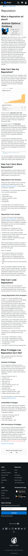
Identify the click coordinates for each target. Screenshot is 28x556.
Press (16, 470)
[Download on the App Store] (21, 491)
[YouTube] (16, 529)
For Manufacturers (19, 482)
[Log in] (25, 2)
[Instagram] (13, 529)
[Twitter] (9, 529)
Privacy (3, 493)
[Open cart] (22, 2)
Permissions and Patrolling (16, 441)
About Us (3, 470)
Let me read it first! (8, 516)
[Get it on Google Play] (21, 496)
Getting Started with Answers (9, 186)
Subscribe (14, 513)
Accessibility (4, 490)
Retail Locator (18, 480)
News (16, 472)
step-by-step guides (11, 219)
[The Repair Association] (14, 532)
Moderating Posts (11, 398)
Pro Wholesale (18, 477)
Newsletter (4, 480)
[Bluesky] (22, 529)
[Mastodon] (19, 529)
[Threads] (25, 529)
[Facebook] (6, 529)
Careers (3, 477)
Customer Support (6, 472)
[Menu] (2, 2)
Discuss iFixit (4, 475)
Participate (17, 475)
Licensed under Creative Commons (14, 550)
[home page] (7, 3)
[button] (18, 2)
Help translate (12, 523)
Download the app (20, 487)
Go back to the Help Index (7, 443)
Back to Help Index (10, 6)
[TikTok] (3, 529)
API (2, 482)
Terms (2, 495)
